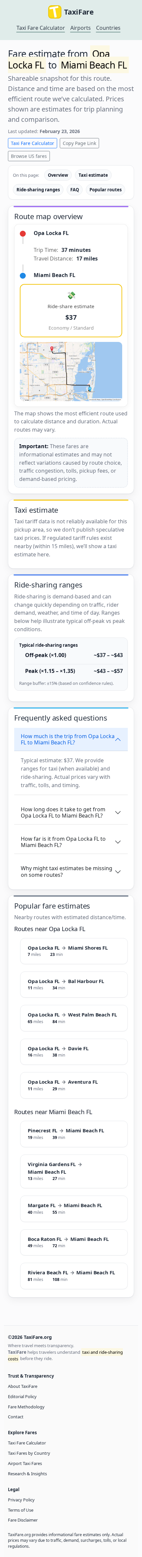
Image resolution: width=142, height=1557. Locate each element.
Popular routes (105, 190)
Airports (80, 27)
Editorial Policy (22, 1396)
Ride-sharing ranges (38, 190)
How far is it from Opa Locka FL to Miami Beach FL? (63, 842)
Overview (58, 175)
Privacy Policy (21, 1500)
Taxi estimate (93, 175)
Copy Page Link (79, 143)
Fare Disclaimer (23, 1520)
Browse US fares (29, 156)
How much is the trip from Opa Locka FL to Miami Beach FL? (68, 739)
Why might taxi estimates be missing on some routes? (66, 871)
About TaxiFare (22, 1386)
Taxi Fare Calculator (41, 27)
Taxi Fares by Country (29, 1453)
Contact (15, 1417)
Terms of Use (20, 1510)
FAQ (74, 190)
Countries (108, 27)
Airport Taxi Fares (25, 1463)
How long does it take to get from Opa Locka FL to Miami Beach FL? (63, 812)
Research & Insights (27, 1474)
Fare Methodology (26, 1407)
